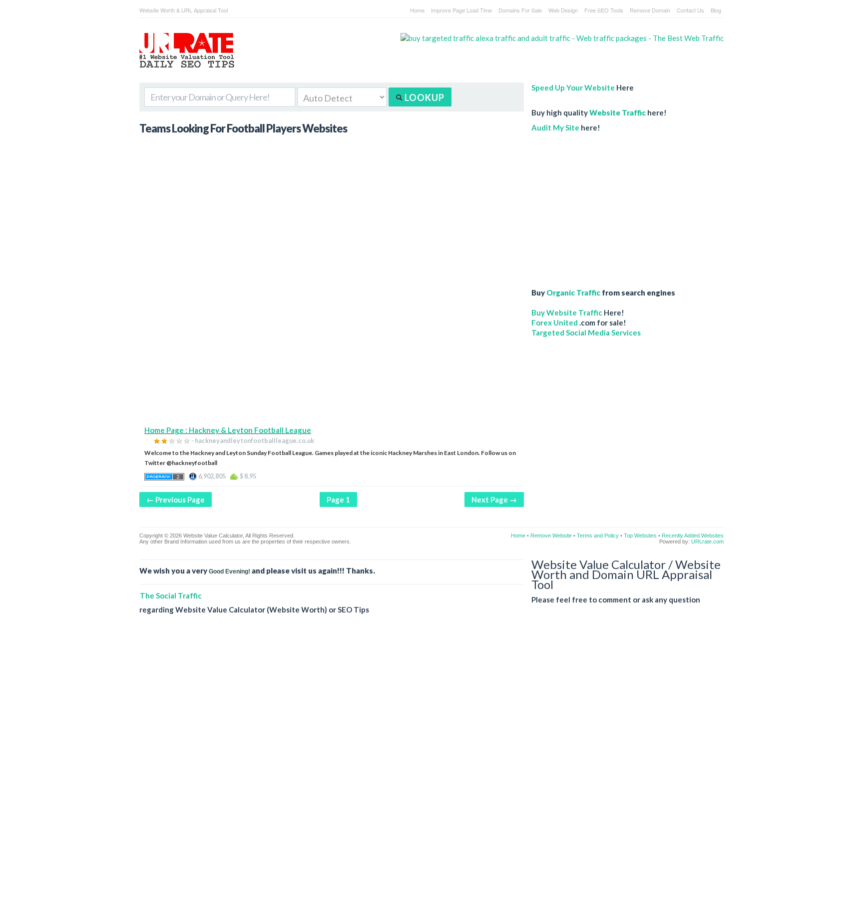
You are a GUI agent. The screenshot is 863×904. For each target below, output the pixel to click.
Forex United (554, 322)
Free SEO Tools (603, 10)
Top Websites (640, 535)
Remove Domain (650, 10)
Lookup (423, 97)
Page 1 (338, 499)
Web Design (563, 10)
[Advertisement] (331, 355)
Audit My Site (555, 127)
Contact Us (690, 10)
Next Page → (494, 499)
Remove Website (551, 535)
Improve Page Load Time (461, 10)
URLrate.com (707, 541)
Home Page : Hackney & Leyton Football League (227, 430)
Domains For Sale (520, 10)
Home (417, 10)
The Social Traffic (171, 595)
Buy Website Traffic (566, 312)
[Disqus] (431, 767)
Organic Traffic (573, 292)
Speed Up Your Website (573, 87)
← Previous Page (175, 499)
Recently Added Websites (693, 535)
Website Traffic (617, 112)
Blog (716, 10)
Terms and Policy (598, 535)
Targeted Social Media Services (586, 332)
